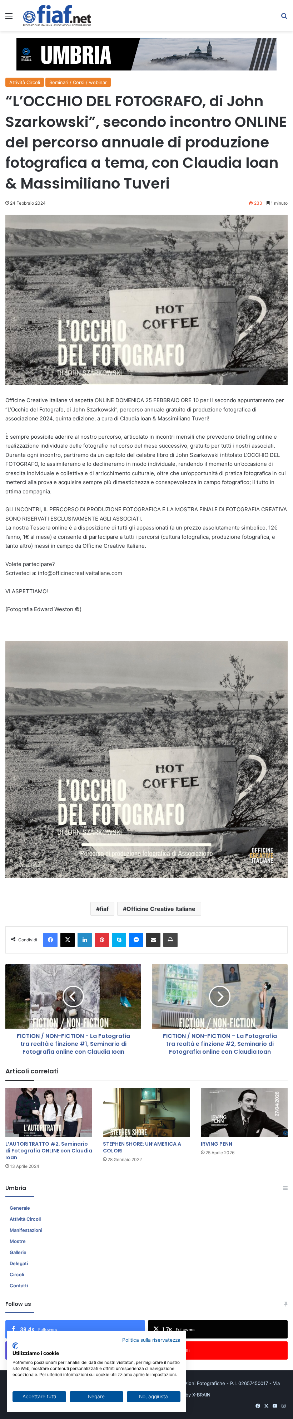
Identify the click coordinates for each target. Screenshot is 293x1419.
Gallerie (18, 1252)
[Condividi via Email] (153, 940)
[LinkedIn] (85, 940)
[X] (67, 940)
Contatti (19, 1285)
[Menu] (9, 18)
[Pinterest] (102, 940)
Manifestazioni (26, 1230)
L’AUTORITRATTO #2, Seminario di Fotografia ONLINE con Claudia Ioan (48, 1150)
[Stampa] (170, 940)
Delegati (19, 1263)
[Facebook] (50, 940)
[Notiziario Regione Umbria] (57, 15)
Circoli (17, 1274)
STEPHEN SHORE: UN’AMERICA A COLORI (142, 1147)
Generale (20, 1208)
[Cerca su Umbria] (284, 18)
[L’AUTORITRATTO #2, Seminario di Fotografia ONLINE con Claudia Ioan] (48, 1112)
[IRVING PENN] (244, 1112)
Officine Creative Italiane (160, 908)
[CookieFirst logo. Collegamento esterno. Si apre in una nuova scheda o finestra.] (15, 1345)
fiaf (104, 908)
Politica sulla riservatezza (151, 1340)
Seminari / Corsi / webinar (78, 82)
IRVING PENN (216, 1143)
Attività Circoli (24, 82)
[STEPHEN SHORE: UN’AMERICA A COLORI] (146, 1112)
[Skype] (119, 940)
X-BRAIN (201, 1395)
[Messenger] (136, 940)
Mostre (18, 1241)
